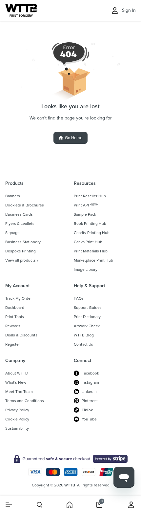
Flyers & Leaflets (19, 223)
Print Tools (14, 316)
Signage (12, 232)
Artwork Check (87, 326)
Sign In (129, 10)
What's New (15, 382)
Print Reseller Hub (90, 196)
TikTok (87, 410)
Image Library (85, 269)
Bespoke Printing (20, 251)
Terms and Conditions (24, 400)
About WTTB (16, 373)
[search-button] (39, 505)
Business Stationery (23, 242)
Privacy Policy (17, 410)
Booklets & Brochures (24, 205)
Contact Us (83, 344)
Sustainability (17, 428)
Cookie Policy (17, 419)
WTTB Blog (84, 335)
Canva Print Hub (88, 242)
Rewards (12, 326)
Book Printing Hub (90, 223)
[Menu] (8, 505)
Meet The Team (19, 391)
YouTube (89, 419)
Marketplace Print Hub (93, 260)
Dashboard (14, 307)
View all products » (21, 260)
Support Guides (88, 307)
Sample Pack (85, 214)
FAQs (79, 298)
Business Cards (19, 214)
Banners (12, 196)
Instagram (90, 382)
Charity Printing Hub (92, 232)
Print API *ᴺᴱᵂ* (86, 205)
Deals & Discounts (21, 335)
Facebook (90, 373)
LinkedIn (89, 391)
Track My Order (18, 298)
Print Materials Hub (91, 251)
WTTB (69, 485)
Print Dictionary (87, 316)
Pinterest (90, 400)
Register (12, 344)
